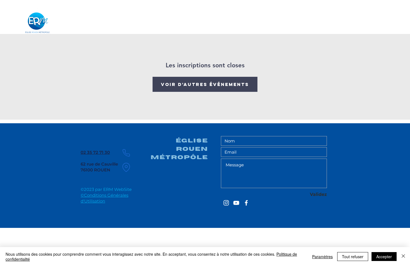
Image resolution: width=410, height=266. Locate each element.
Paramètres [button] (322, 256)
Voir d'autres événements (205, 84)
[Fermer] (403, 257)
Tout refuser (352, 256)
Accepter (384, 256)
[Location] (126, 167)
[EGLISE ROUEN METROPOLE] (226, 202)
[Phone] (126, 152)
